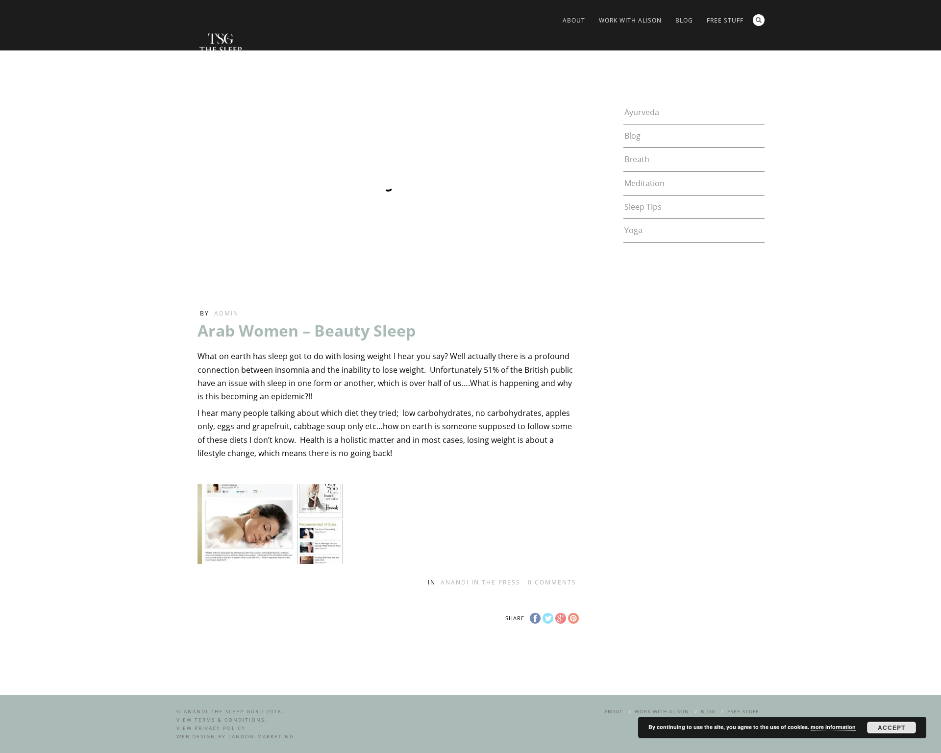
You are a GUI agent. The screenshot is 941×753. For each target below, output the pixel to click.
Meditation (644, 183)
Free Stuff (725, 20)
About (574, 20)
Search (759, 20)
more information (833, 726)
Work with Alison (630, 20)
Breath (636, 159)
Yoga (633, 230)
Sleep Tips (643, 206)
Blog (684, 20)
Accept (891, 727)
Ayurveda (641, 112)
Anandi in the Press (480, 582)
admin (226, 313)
